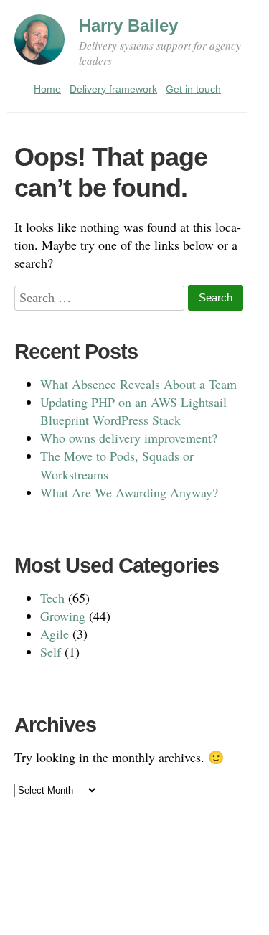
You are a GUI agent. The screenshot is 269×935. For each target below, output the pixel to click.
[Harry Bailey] (39, 45)
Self (50, 651)
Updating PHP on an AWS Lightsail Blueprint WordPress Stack (133, 410)
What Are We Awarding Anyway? (129, 492)
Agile (54, 633)
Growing (62, 615)
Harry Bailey (128, 25)
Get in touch (193, 89)
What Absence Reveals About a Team (138, 384)
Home (47, 89)
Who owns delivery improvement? (128, 437)
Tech (52, 597)
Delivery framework (113, 89)
